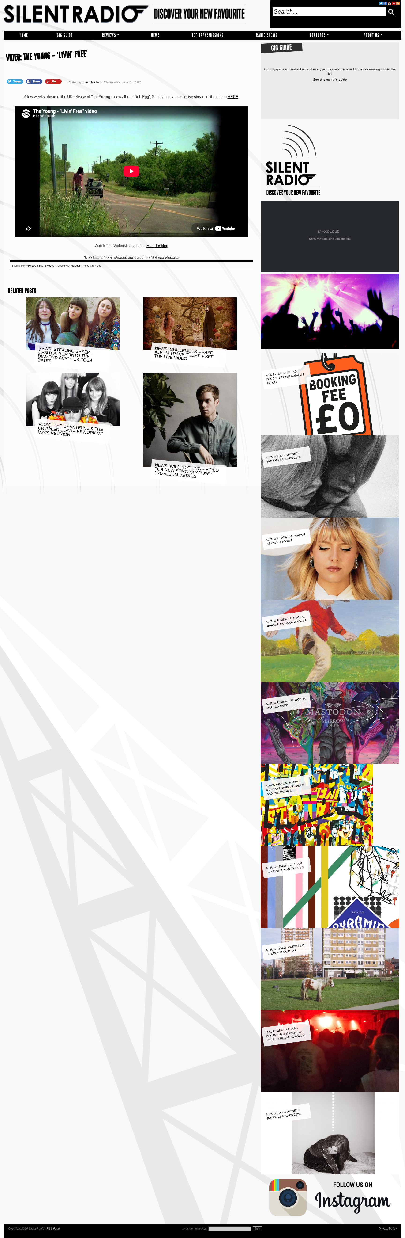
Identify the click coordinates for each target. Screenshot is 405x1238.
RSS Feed (53, 1228)
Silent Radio (135, 14)
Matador (75, 265)
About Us (371, 35)
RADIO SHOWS (267, 35)
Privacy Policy (388, 1228)
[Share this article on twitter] (15, 81)
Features (318, 35)
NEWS (155, 35)
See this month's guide (330, 79)
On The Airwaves (44, 265)
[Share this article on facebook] (34, 81)
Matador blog (157, 246)
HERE (233, 97)
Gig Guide (65, 35)
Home (24, 35)
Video (98, 265)
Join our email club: (195, 1228)
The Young (87, 265)
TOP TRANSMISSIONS (208, 35)
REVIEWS (109, 35)
